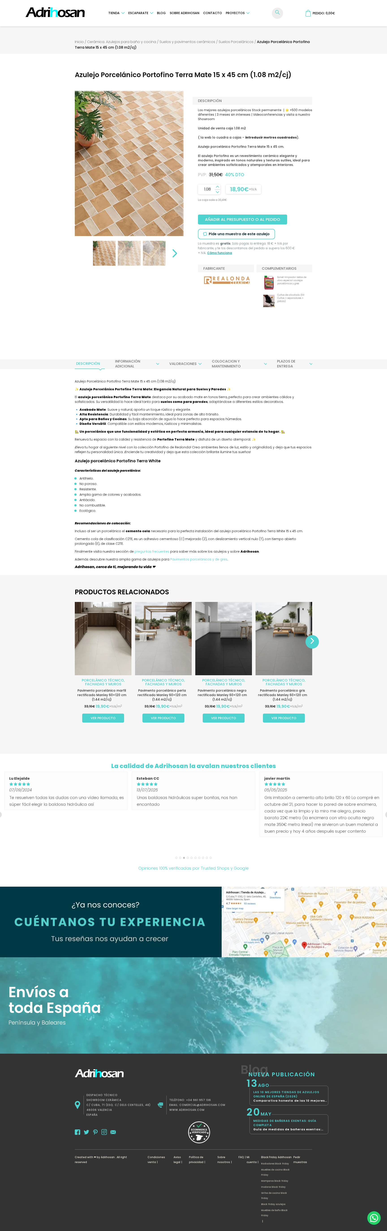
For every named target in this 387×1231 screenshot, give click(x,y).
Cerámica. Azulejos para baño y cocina (121, 41)
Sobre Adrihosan (184, 13)
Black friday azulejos (273, 1204)
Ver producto (103, 718)
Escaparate (138, 13)
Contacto (212, 13)
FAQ (241, 1157)
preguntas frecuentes (152, 551)
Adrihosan (108, 1157)
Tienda (114, 13)
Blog (161, 13)
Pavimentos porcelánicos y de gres (198, 559)
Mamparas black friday (274, 1180)
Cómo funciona (219, 253)
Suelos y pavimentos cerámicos (187, 41)
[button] (374, 1218)
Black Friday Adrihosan (276, 1157)
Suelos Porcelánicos (236, 41)
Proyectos (235, 13)
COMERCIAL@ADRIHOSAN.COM (202, 1105)
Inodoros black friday (273, 1186)
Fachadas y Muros (103, 684)
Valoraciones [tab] (183, 363)
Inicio (79, 41)
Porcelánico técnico (103, 680)
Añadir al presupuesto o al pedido (242, 219)
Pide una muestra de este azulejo (239, 234)
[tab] (88, 364)
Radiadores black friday (275, 1163)
